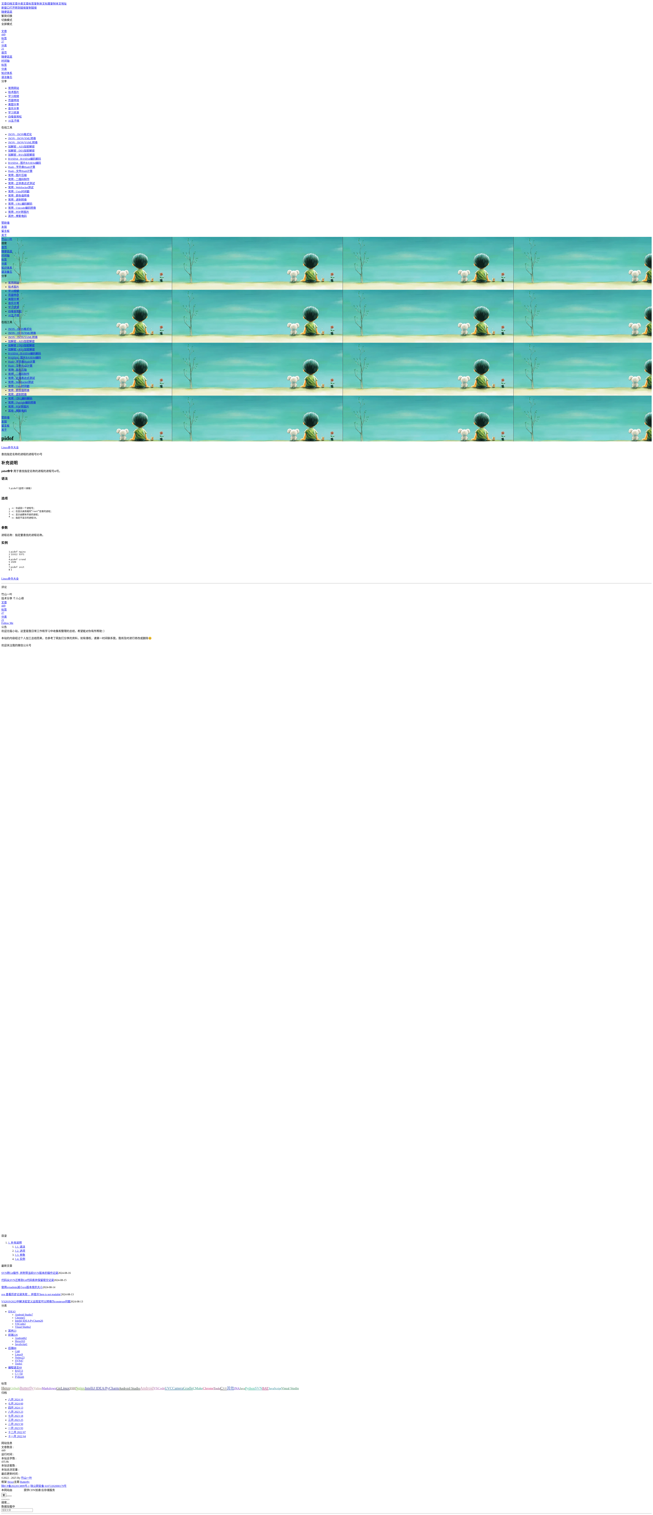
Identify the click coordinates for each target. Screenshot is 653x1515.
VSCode (159, 1388)
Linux (65, 1388)
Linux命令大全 (10, 447)
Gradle (188, 1388)
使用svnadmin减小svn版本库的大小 (22, 1287)
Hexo (5, 1388)
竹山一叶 (26, 1477)
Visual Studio (290, 1388)
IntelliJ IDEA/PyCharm (102, 1388)
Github (15, 1388)
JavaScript (275, 1388)
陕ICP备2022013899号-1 (15, 1486)
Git (58, 1388)
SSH (73, 1388)
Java (242, 1388)
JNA (237, 1388)
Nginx (80, 1388)
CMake (198, 1388)
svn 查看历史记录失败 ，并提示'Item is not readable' (31, 1294)
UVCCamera (174, 1388)
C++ (223, 1388)
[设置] (2, 1499)
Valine (38, 1388)
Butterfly (27, 1388)
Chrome (208, 1388)
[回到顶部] (8, 1499)
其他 (230, 1388)
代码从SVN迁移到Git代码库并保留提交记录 (27, 1280)
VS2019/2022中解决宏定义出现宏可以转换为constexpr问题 (35, 1301)
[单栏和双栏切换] (10, 1495)
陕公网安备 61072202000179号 (48, 1486)
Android (147, 1388)
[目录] (5, 1499)
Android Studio (129, 1388)
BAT (265, 1388)
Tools (216, 1388)
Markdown (49, 1388)
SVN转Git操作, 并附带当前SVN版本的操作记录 (29, 1272)
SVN (258, 1388)
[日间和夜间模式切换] (7, 1495)
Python (250, 1388)
